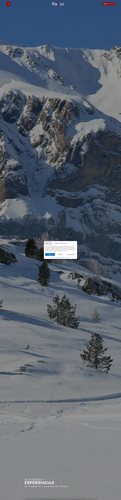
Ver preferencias (71, 254)
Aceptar (50, 254)
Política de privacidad (62, 257)
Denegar (60, 254)
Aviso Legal (68, 257)
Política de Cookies (54, 257)
